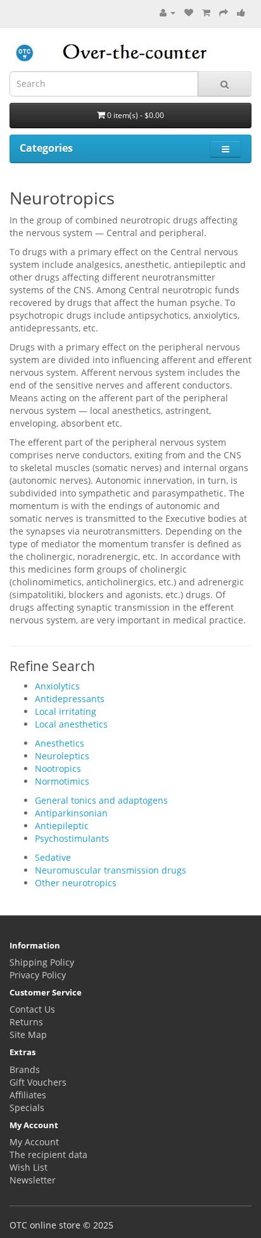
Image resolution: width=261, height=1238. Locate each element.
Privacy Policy (38, 975)
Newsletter (33, 1180)
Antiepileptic (62, 826)
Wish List (29, 1167)
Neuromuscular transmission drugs (110, 870)
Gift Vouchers (38, 1082)
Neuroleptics (62, 756)
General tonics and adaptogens (101, 800)
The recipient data (48, 1154)
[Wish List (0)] (188, 12)
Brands (25, 1069)
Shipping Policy (42, 962)
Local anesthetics (71, 724)
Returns (26, 1022)
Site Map (28, 1034)
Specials (27, 1108)
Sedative (53, 857)
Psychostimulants (72, 838)
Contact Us (32, 1009)
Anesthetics (59, 743)
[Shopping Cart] (206, 12)
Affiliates (28, 1095)
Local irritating (65, 711)
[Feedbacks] (241, 12)
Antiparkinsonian (71, 813)
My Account (34, 1142)
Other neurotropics (76, 883)
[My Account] (167, 12)
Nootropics (58, 768)
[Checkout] (223, 12)
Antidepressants (70, 699)
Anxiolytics (57, 686)
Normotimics (62, 781)
